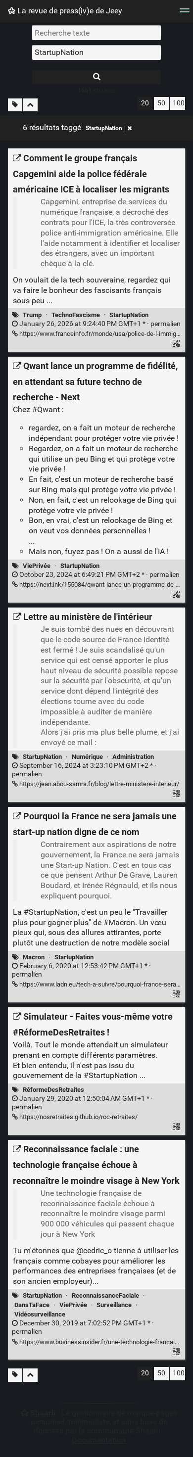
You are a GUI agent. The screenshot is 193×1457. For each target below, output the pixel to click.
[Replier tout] (30, 105)
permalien (99, 324)
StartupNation (104, 128)
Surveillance (114, 1305)
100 (179, 103)
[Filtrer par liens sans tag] (15, 105)
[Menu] (184, 13)
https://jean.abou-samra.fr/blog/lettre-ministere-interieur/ (98, 784)
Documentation (99, 1440)
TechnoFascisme (75, 315)
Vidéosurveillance (39, 1314)
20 (145, 103)
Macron (34, 957)
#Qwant (46, 409)
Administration (133, 756)
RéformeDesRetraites (53, 1089)
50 (161, 103)
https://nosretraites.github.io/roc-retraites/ (78, 1117)
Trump (32, 315)
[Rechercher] (96, 77)
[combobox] (96, 52)
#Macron (119, 922)
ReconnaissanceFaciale (105, 1295)
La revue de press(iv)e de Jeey (68, 10)
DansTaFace (31, 1305)
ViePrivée (36, 565)
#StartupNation (51, 912)
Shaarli (42, 1412)
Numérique (87, 756)
